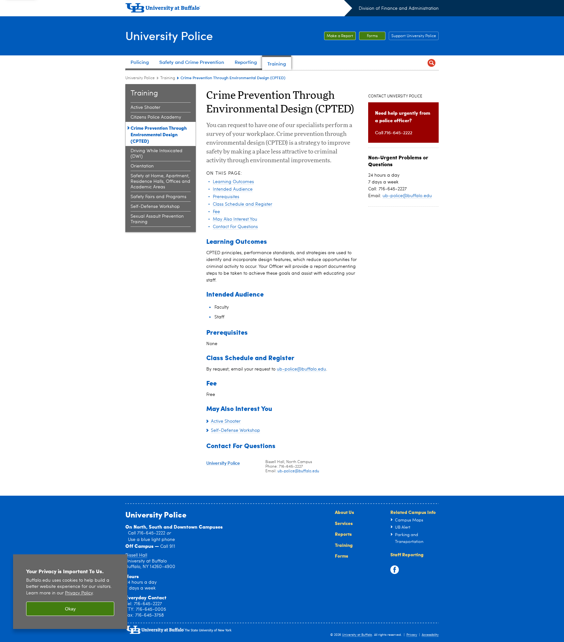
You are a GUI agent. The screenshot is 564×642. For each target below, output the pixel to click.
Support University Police (413, 36)
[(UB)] (238, 9)
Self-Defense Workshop (155, 206)
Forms (372, 36)
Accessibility (430, 634)
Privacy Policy (79, 593)
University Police (169, 35)
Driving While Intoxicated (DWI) (156, 154)
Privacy (411, 634)
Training (167, 78)
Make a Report (340, 36)
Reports (343, 534)
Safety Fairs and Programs (158, 197)
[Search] (431, 62)
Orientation (142, 166)
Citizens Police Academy (156, 117)
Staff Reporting (407, 554)
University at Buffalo (357, 634)
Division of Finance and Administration (399, 8)
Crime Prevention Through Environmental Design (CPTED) (159, 134)
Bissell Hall (136, 555)
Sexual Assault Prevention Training (157, 219)
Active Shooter (145, 107)
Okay (70, 608)
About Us (344, 512)
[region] (70, 591)
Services (344, 523)
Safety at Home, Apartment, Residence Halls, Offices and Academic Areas (160, 181)
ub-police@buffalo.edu (301, 369)
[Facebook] (394, 570)
